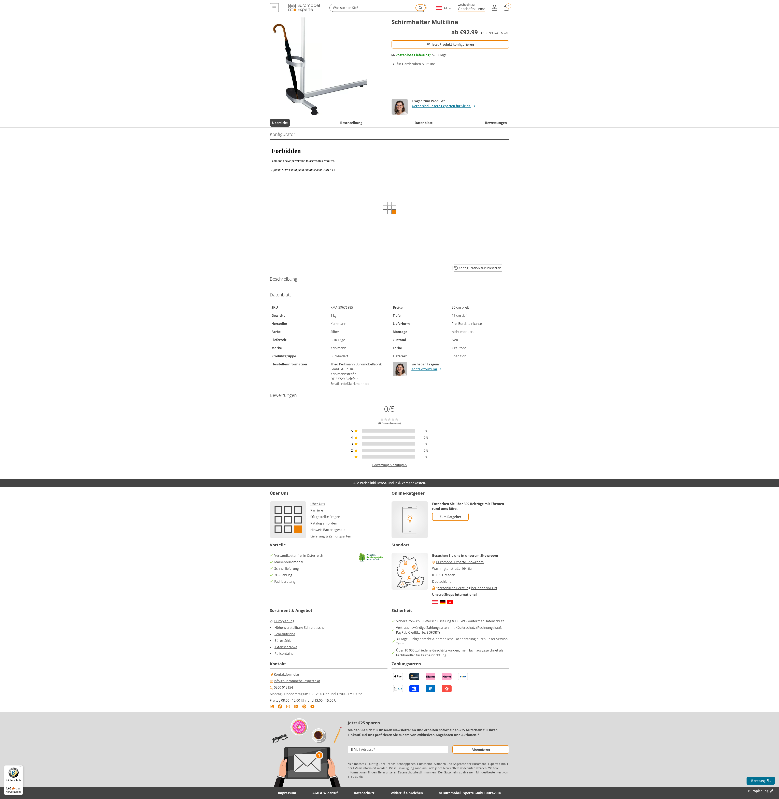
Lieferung (317, 536)
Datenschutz (364, 793)
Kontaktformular (424, 369)
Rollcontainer (284, 653)
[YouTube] (312, 706)
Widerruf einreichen (407, 793)
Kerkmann (347, 364)
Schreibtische (284, 634)
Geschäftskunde (471, 8)
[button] (377, 8)
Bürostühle (283, 640)
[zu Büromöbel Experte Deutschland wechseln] (442, 602)
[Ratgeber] (272, 706)
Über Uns (317, 504)
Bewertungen (496, 123)
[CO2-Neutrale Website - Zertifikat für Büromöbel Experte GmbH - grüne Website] (371, 557)
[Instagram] (288, 706)
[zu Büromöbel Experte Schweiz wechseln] (450, 602)
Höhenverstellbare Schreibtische (299, 627)
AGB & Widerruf (325, 793)
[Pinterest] (304, 706)
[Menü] (274, 7)
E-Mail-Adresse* (363, 749)
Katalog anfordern (324, 523)
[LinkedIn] (296, 706)
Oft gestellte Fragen (325, 517)
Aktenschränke (285, 647)
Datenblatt (424, 123)
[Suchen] (420, 7)
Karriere (316, 510)
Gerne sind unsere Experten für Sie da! (441, 106)
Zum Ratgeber (450, 517)
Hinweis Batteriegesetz (327, 530)
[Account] (494, 8)
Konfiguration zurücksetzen (479, 268)
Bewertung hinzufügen (389, 465)
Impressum (287, 793)
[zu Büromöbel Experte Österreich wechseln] (435, 602)
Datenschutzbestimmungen (417, 772)
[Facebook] (280, 706)
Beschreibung (351, 123)
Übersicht (280, 123)
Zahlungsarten (340, 536)
